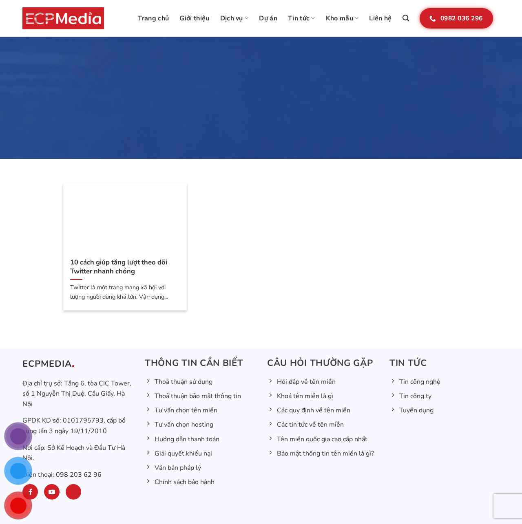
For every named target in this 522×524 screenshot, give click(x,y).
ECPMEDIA (47, 364)
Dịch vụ (231, 18)
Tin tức (299, 18)
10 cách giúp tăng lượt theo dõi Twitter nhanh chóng (118, 266)
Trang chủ (153, 18)
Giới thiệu (194, 18)
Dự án (268, 18)
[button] (406, 18)
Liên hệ (380, 18)
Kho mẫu (339, 18)
